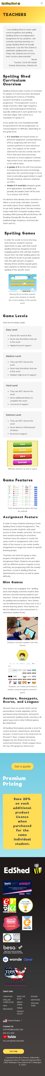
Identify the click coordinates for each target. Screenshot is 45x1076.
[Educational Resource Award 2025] (9, 912)
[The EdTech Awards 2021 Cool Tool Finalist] (27, 929)
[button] (12, 1020)
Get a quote (22, 766)
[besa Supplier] (13, 953)
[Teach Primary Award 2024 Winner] (11, 930)
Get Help (14, 1051)
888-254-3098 (8, 1033)
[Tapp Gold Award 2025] (25, 912)
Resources (8, 1009)
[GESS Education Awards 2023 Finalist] (11, 941)
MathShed (35, 1000)
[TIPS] (15, 985)
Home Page (7, 996)
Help (5, 1006)
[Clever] (28, 960)
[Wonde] (12, 961)
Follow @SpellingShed (13, 1041)
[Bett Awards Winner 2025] (17, 894)
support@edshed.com (13, 1030)
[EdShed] (22, 869)
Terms (19, 1008)
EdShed (34, 996)
